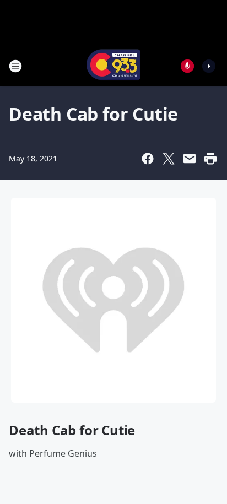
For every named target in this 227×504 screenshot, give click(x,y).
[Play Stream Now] (208, 66)
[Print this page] (210, 158)
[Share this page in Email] (189, 158)
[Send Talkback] (187, 66)
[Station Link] (113, 66)
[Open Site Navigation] (15, 66)
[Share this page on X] (168, 158)
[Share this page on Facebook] (147, 158)
